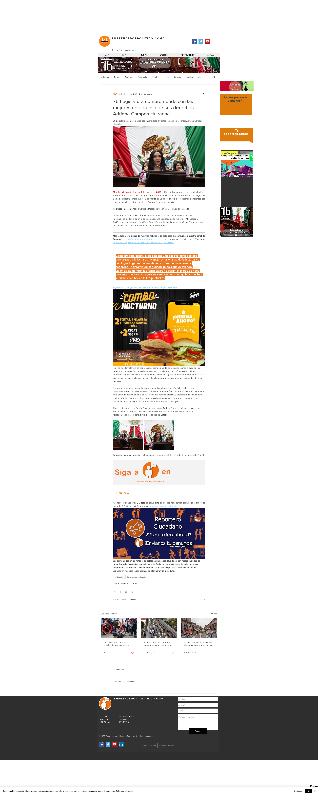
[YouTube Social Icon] (207, 41)
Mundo (166, 77)
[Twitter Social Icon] (201, 41)
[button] (214, 77)
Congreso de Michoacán (136, 577)
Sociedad (177, 77)
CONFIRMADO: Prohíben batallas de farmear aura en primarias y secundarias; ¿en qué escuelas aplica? (117, 643)
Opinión (189, 77)
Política (117, 77)
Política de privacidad (124, 791)
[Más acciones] (203, 93)
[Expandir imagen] (128, 435)
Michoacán (105, 77)
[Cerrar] (315, 791)
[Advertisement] (74, 17)
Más (199, 77)
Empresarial (142, 77)
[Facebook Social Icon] (194, 41)
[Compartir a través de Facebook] (114, 592)
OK (308, 791)
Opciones (298, 791)
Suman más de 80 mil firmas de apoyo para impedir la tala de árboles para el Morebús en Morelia (199, 643)
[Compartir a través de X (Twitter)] (120, 592)
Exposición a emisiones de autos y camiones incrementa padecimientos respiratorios (158, 643)
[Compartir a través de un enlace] (132, 592)
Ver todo (214, 613)
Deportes (129, 77)
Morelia (155, 77)
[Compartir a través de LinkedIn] (126, 592)
